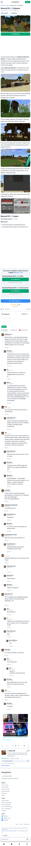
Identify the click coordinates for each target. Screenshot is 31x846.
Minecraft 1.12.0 (17, 272)
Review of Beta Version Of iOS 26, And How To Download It (15, 724)
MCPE (8, 5)
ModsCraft (3, 5)
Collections (4, 793)
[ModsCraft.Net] (6, 772)
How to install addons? (7, 802)
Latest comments (6, 789)
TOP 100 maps (5, 787)
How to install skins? (6, 808)
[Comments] (12, 844)
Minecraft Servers (6, 791)
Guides (3, 795)
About (17, 824)
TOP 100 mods (5, 785)
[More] (10, 347)
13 (24, 745)
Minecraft (3, 830)
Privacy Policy (26, 824)
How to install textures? (7, 806)
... (19, 13)
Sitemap (3, 810)
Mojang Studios (13, 830)
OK (27, 839)
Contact (21, 824)
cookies (7, 839)
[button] (2, 2)
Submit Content (5, 800)
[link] (5, 724)
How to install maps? (6, 804)
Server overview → (5, 765)
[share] (25, 724)
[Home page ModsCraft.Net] (15, 2)
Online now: (7, 776)
